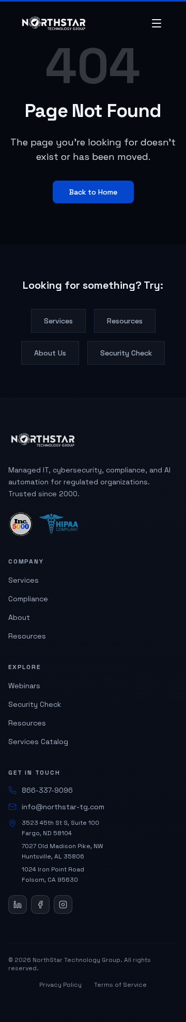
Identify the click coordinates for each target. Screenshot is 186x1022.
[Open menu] (156, 23)
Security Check (126, 353)
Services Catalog (38, 741)
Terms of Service (120, 985)
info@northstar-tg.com (63, 806)
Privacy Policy (60, 985)
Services (58, 320)
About (19, 617)
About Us (50, 353)
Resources (125, 320)
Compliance (28, 598)
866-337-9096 (47, 790)
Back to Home (93, 192)
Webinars (24, 685)
